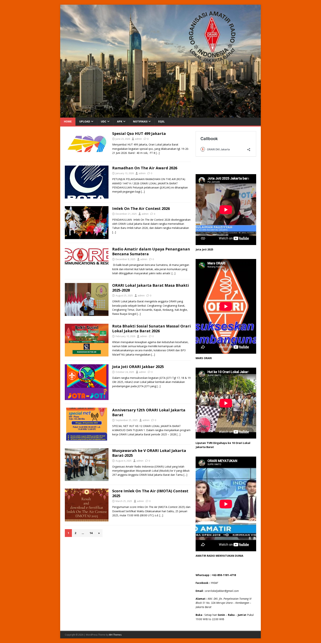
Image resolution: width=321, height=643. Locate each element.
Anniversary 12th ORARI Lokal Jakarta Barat (148, 412)
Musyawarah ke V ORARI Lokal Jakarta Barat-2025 (149, 453)
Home (68, 121)
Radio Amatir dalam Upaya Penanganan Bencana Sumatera (151, 251)
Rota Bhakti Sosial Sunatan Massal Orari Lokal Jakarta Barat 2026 (151, 328)
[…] (158, 153)
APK (119, 121)
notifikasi (140, 121)
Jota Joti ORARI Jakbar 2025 (138, 366)
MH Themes (115, 634)
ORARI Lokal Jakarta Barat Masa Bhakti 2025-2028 (150, 288)
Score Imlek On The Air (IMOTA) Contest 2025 (150, 493)
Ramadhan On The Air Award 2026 (144, 167)
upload (84, 121)
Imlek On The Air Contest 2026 (141, 208)
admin (138, 138)
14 (91, 533)
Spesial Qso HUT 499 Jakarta (139, 133)
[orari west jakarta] (160, 115)
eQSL (161, 121)
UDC (103, 121)
